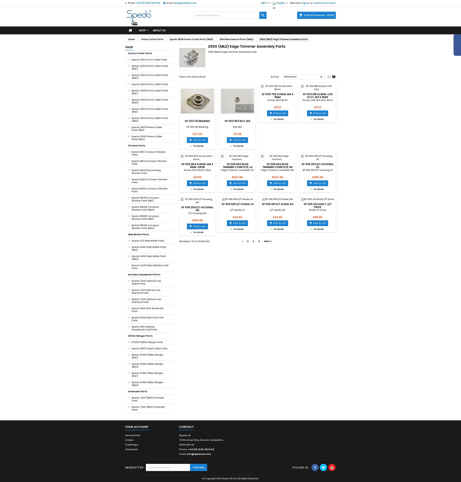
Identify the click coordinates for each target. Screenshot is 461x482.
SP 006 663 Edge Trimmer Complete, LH (237, 165)
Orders (129, 440)
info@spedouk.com (185, 2)
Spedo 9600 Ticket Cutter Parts (149, 348)
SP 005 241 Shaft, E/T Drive (318, 205)
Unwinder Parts (137, 391)
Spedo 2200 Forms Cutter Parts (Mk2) (150, 76)
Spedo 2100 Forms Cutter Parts (149, 59)
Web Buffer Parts (138, 234)
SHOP (142, 30)
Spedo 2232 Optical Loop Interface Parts (146, 300)
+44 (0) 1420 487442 (148, 2)
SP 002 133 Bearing (197, 121)
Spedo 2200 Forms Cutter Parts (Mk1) (150, 67)
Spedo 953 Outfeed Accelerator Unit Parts (144, 328)
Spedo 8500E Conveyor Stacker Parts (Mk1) (145, 217)
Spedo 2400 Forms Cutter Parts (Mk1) (150, 92)
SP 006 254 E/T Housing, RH (197, 209)
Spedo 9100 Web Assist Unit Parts (147, 310)
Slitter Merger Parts (140, 336)
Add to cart (197, 140)
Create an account (324, 2)
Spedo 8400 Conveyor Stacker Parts (150, 190)
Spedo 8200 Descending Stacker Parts (146, 172)
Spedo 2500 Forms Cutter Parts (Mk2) (150, 119)
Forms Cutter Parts (140, 53)
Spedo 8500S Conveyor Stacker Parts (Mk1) (145, 199)
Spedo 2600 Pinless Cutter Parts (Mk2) (147, 138)
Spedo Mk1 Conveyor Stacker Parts (149, 153)
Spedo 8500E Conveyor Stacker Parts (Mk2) (145, 227)
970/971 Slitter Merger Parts (147, 342)
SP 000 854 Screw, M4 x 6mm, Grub (197, 165)
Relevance (303, 77)
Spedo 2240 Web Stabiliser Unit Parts (150, 267)
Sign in (305, 2)
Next (268, 241)
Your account (137, 427)
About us (159, 30)
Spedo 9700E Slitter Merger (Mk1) (147, 374)
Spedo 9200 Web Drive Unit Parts (147, 319)
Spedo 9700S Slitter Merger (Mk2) (147, 365)
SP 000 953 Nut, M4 (237, 121)
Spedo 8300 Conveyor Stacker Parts (149, 181)
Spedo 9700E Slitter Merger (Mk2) (147, 384)
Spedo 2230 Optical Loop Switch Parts (146, 282)
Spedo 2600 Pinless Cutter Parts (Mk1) (147, 129)
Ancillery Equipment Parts (144, 274)
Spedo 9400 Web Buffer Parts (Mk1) (149, 248)
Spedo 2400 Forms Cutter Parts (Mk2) (150, 101)
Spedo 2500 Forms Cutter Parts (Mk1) (150, 110)
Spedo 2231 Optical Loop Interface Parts (146, 291)
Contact (186, 427)
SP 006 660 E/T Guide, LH (237, 204)
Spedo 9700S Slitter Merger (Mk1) (147, 356)
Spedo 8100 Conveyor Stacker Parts (149, 162)
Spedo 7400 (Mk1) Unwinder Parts (148, 399)
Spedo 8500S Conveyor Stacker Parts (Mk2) (145, 208)
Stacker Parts (136, 145)
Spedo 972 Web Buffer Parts (148, 240)
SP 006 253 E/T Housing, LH (317, 165)
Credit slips (131, 444)
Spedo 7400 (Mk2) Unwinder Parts (148, 408)
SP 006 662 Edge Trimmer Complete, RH (277, 165)
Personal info (132, 435)
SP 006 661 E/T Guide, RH (277, 204)
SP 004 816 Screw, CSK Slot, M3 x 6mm (318, 95)
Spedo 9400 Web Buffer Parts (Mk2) (149, 257)
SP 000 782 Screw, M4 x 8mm (278, 95)
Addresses (131, 449)
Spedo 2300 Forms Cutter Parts (150, 84)
